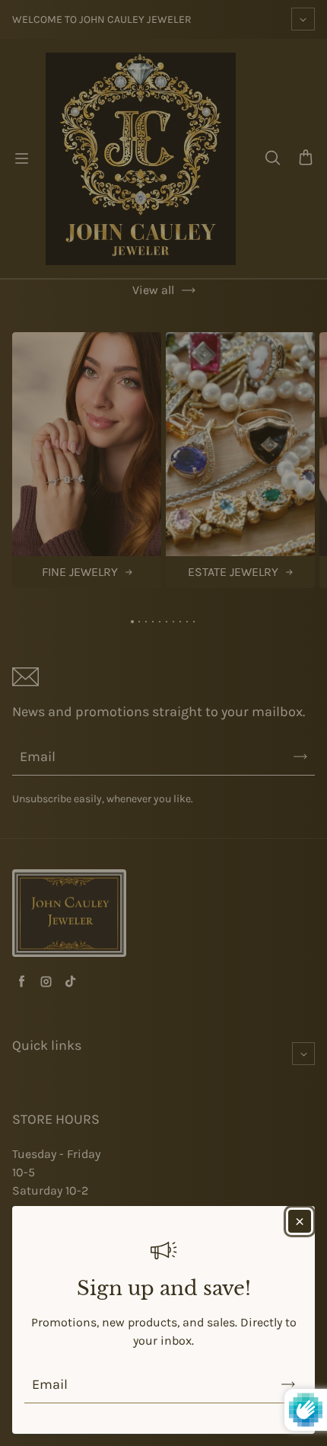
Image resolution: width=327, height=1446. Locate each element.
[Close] (299, 1221)
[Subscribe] (288, 1384)
